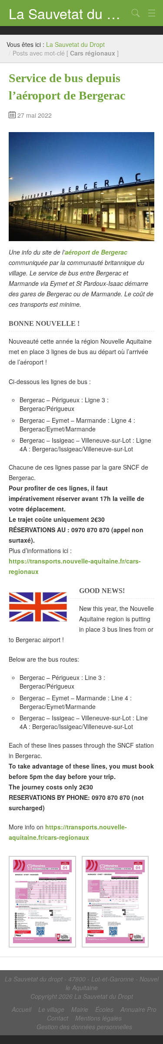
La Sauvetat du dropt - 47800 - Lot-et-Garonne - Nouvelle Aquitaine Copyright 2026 (82, 987)
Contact (57, 1018)
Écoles (104, 1009)
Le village (51, 1009)
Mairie (79, 1009)
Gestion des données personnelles (84, 1026)
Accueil (21, 1009)
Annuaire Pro (138, 1009)
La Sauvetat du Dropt (68, 13)
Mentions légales (98, 1018)
